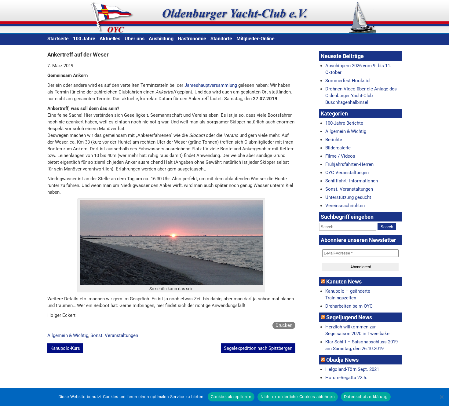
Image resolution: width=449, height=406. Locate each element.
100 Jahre (84, 39)
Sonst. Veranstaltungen (114, 335)
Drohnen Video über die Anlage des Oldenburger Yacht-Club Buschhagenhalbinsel (361, 95)
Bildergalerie (338, 148)
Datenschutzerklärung (366, 396)
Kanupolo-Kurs (65, 348)
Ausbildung (161, 39)
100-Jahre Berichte (344, 123)
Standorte (221, 39)
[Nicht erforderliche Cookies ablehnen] (441, 397)
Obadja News (342, 360)
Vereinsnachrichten (345, 205)
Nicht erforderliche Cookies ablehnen (298, 396)
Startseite (58, 39)
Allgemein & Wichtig (67, 335)
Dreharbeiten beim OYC (349, 306)
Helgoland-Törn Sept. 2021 (352, 369)
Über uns (134, 39)
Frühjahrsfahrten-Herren (349, 164)
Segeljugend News (349, 317)
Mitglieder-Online (255, 39)
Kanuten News (344, 281)
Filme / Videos (340, 156)
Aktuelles (110, 39)
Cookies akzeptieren (231, 396)
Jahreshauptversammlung (210, 85)
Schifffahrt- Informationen (351, 181)
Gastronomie (192, 39)
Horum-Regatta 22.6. (346, 377)
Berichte (333, 139)
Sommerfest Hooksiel (348, 80)
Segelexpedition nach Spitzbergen (258, 348)
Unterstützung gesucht (348, 197)
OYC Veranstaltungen (347, 172)
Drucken (284, 325)
